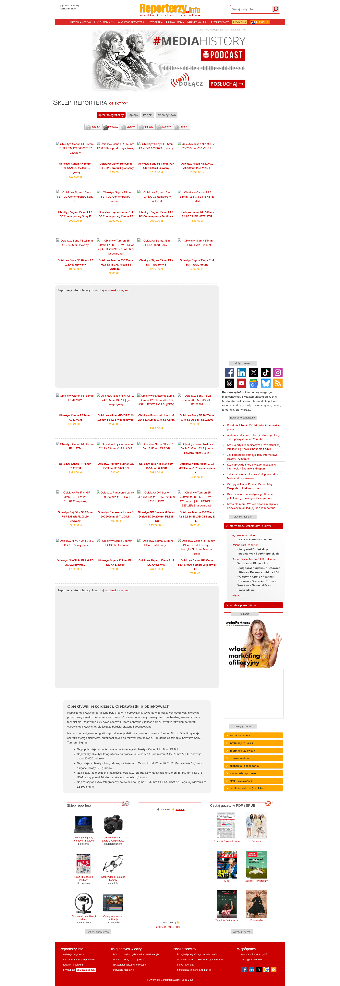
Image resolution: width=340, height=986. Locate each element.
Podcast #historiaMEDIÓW (191, 959)
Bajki (221, 959)
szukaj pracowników (251, 959)
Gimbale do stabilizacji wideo (84, 919)
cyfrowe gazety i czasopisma (128, 959)
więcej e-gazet (241, 931)
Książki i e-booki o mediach (83, 880)
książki (147, 115)
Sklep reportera (185, 964)
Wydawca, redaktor (244, 535)
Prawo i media (175, 22)
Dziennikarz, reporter (245, 544)
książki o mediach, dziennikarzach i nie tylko (136, 954)
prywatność (69, 969)
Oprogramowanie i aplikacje (113, 919)
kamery (166, 127)
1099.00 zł (75, 268)
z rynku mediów (239, 758)
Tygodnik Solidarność (226, 920)
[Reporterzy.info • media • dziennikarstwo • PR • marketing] (170, 13)
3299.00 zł (196, 525)
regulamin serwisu (73, 964)
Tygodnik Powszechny (256, 881)
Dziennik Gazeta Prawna (227, 841)
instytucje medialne (123, 969)
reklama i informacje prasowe (79, 959)
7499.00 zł (115, 520)
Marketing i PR (197, 22)
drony (184, 127)
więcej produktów (98, 931)
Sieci (227, 881)
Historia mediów (80, 22)
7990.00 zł (115, 569)
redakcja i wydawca (73, 954)
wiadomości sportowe (243, 773)
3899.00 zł (156, 472)
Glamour (256, 841)
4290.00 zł (156, 268)
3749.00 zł (156, 172)
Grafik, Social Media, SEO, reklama (254, 559)
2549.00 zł (115, 424)
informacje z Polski (241, 742)
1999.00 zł (156, 428)
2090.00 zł (75, 220)
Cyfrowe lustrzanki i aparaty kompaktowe (113, 840)
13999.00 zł (196, 172)
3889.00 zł (115, 273)
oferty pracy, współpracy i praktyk (250, 525)
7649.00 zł (156, 569)
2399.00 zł (75, 472)
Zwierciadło (256, 920)
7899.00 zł (196, 220)
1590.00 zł (115, 472)
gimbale (148, 127)
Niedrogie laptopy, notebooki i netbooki (83, 840)
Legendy (212, 959)
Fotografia (155, 22)
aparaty (95, 127)
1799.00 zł (75, 569)
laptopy (133, 115)
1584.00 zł (196, 476)
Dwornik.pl (154, 980)
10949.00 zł (75, 424)
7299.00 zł (75, 176)
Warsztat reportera (130, 22)
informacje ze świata (242, 750)
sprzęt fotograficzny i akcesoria (129, 964)
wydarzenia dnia (240, 735)
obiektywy (112, 127)
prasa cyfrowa (166, 115)
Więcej (236, 595)
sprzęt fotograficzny (111, 115)
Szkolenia (239, 22)
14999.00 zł (156, 525)
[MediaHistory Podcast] (170, 91)
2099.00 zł (196, 424)
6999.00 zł (75, 525)
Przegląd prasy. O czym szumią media (197, 954)
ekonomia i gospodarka (244, 765)
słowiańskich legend (116, 290)
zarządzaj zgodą (86, 969)
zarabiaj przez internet (243, 605)
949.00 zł (115, 172)
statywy (131, 127)
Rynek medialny (104, 22)
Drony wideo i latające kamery (113, 880)
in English (262, 22)
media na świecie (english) (246, 788)
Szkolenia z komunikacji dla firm (194, 969)
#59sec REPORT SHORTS (170, 927)
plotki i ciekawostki (241, 780)
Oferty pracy (220, 22)
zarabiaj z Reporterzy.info (254, 954)
